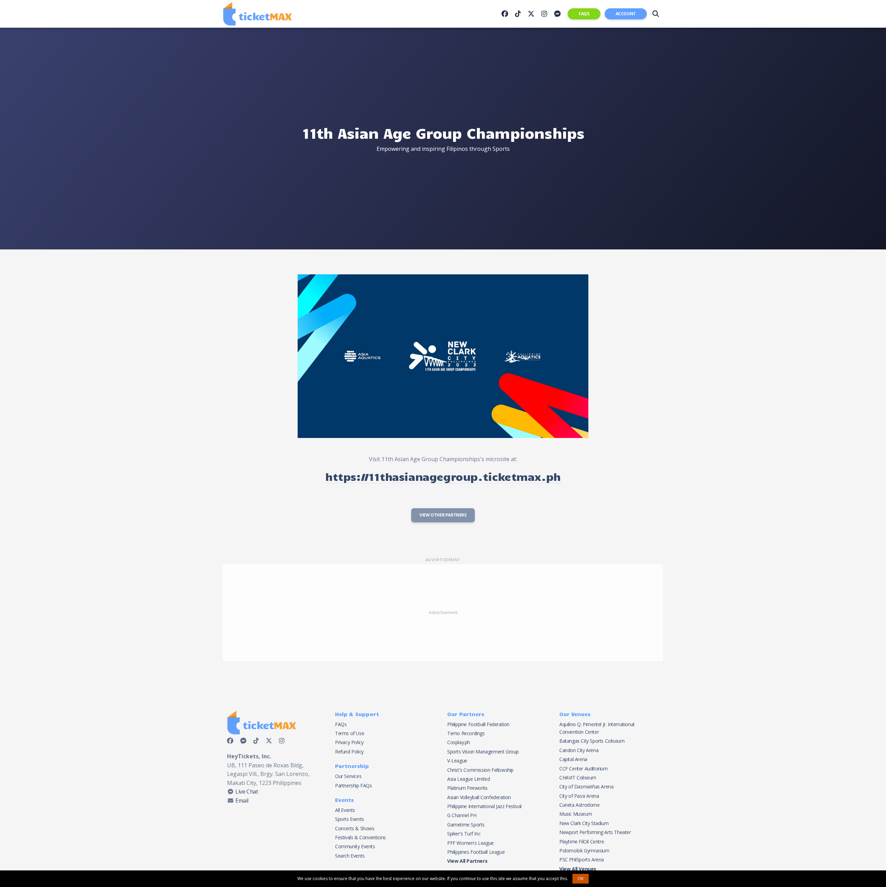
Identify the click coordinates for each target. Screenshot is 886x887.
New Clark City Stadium (583, 823)
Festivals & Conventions (360, 837)
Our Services (348, 776)
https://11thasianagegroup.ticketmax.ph (443, 476)
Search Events (350, 855)
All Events (345, 810)
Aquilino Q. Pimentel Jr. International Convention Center (596, 728)
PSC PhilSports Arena (581, 859)
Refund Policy (349, 751)
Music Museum (575, 814)
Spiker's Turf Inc (463, 833)
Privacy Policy (349, 742)
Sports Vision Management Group (483, 751)
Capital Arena (573, 759)
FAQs (584, 14)
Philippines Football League (476, 852)
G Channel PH (461, 815)
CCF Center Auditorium (583, 768)
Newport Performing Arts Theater (595, 832)
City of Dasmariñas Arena (586, 786)
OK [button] (581, 878)
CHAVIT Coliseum (577, 777)
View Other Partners (442, 515)
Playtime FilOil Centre (581, 841)
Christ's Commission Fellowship (480, 770)
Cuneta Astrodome (579, 805)
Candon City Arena (578, 750)
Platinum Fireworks (467, 788)
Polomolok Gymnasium (584, 850)
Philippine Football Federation (478, 724)
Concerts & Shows (354, 828)
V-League (457, 760)
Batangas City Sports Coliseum (591, 741)
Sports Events (349, 819)
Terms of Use (349, 733)
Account (626, 14)
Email (241, 800)
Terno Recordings (466, 733)
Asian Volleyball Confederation (479, 797)
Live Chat (246, 791)
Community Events (355, 846)
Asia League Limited (468, 779)
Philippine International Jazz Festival (484, 806)
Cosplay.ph (458, 742)
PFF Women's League (470, 843)
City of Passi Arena (579, 796)
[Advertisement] (443, 612)
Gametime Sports (466, 824)
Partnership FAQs (353, 785)
